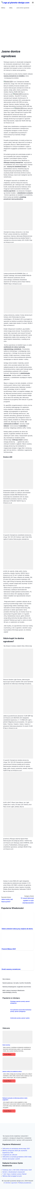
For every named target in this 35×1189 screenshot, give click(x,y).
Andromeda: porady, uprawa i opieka (20, 1018)
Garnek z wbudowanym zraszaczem (13, 1172)
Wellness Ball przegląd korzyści (12, 1176)
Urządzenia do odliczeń (9, 1155)
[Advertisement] (17, 28)
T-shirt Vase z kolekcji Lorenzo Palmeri (14, 1174)
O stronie (7, 1183)
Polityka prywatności (24, 1183)
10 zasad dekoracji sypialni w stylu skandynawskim (27, 900)
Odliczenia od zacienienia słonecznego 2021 (16, 1148)
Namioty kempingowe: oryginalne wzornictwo (17, 986)
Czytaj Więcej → (8, 1054)
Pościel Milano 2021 (9, 949)
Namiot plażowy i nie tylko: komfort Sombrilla (17, 983)
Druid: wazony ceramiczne (11, 969)
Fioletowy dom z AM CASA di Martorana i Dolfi (17, 1170)
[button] (33, 3)
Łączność (14, 1183)
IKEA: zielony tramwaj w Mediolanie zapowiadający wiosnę (13, 991)
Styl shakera (6, 979)
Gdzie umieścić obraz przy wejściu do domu (17, 929)
